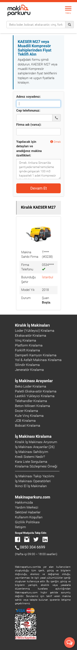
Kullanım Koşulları (29, 517)
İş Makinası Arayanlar (34, 381)
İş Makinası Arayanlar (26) (35, 447)
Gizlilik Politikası (27, 522)
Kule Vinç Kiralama (29, 416)
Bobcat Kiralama (27, 425)
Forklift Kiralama (27, 350)
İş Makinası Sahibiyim (31, 452)
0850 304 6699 (32, 547)
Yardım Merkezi (26, 507)
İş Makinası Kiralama (33, 436)
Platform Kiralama (29, 345)
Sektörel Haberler (27, 512)
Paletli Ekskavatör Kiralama (35, 391)
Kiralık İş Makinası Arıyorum (36, 442)
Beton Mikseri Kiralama (32, 406)
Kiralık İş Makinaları (32, 325)
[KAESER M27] (38, 234)
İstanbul (47, 277)
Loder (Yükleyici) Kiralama (34, 331)
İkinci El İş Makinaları (31, 486)
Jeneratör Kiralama (29, 370)
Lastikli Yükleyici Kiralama (35, 396)
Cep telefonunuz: (28, 110)
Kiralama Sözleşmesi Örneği (36, 466)
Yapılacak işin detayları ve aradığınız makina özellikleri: (29, 148)
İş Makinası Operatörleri (33, 481)
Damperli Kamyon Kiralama (35, 355)
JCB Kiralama (25, 421)
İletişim (20, 527)
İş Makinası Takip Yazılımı (34, 476)
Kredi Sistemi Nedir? (30, 457)
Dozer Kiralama (26, 411)
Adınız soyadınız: (28, 97)
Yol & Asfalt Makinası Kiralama (38, 360)
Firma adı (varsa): (28, 125)
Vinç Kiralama (25, 340)
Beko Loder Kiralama (30, 386)
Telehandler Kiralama (31, 401)
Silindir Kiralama (27, 365)
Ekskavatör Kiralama (30, 335)
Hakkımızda (24, 502)
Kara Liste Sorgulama (31, 462)
